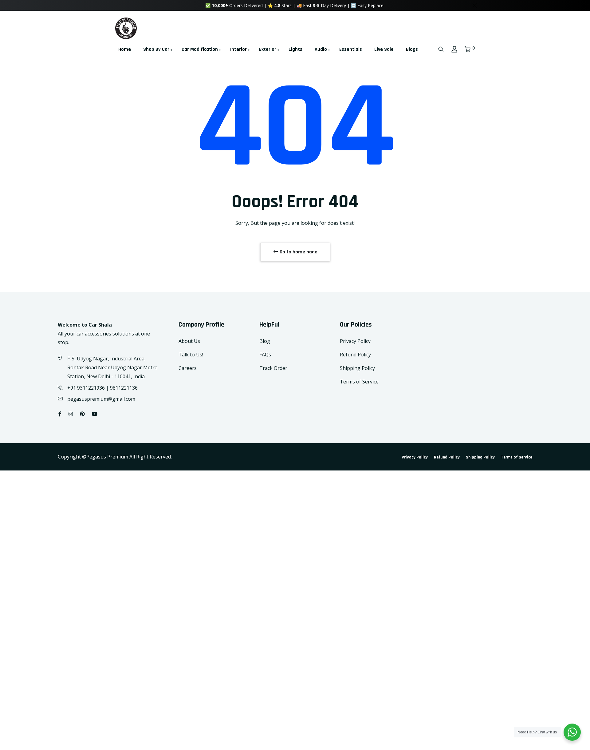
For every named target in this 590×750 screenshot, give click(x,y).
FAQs (265, 354)
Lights (295, 49)
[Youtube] (94, 414)
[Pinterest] (82, 414)
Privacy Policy (355, 341)
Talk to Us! (191, 354)
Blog (264, 341)
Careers (188, 368)
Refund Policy (355, 354)
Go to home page (297, 252)
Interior (238, 49)
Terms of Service (359, 381)
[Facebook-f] (60, 414)
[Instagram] (70, 414)
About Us (189, 341)
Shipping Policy (357, 368)
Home (124, 49)
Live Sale (384, 49)
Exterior (267, 49)
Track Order (273, 368)
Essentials (350, 49)
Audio (321, 49)
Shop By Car (156, 49)
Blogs (412, 49)
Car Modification (200, 49)
